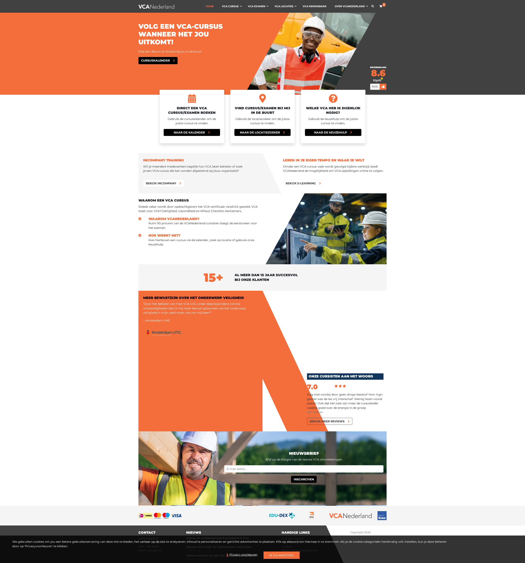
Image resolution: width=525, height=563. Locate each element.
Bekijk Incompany (161, 183)
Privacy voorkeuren (243, 554)
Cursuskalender (155, 60)
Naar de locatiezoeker (260, 132)
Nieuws (193, 533)
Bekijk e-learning (301, 183)
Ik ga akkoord (281, 555)
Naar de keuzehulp (330, 132)
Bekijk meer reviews (327, 421)
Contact (146, 533)
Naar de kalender (189, 132)
